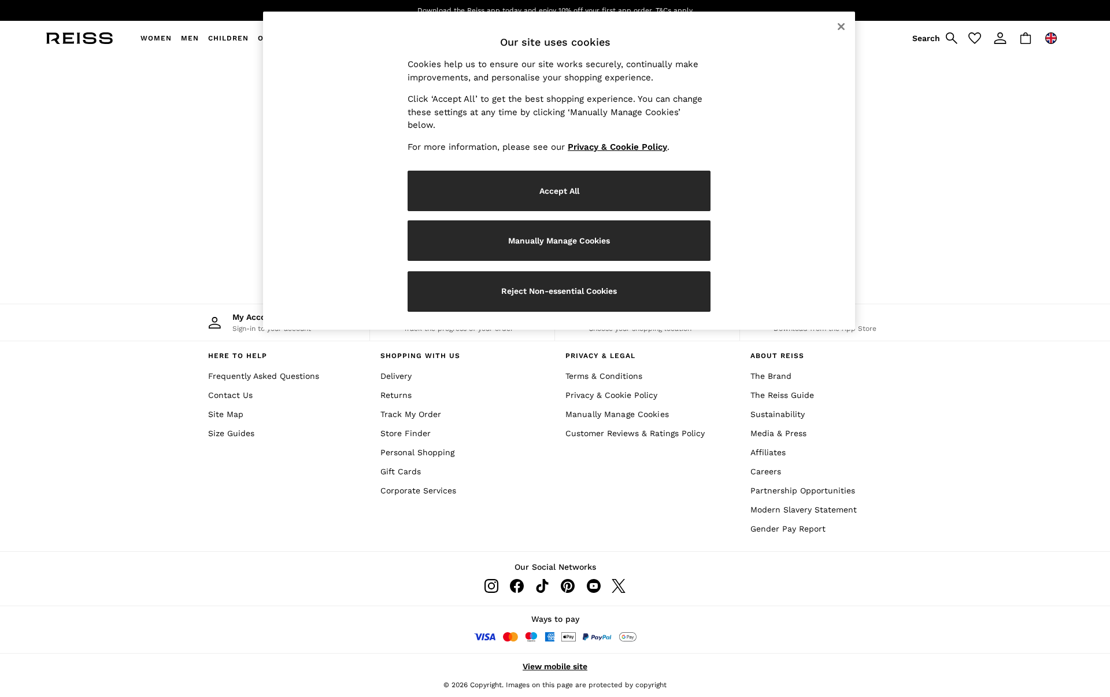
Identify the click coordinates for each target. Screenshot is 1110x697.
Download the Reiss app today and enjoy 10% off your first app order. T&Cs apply (555, 10)
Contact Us (230, 395)
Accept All (559, 191)
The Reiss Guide (782, 395)
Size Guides (231, 433)
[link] (933, 38)
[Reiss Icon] (79, 38)
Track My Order (410, 414)
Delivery (396, 376)
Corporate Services (418, 490)
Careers (765, 471)
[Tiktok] (542, 586)
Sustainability (777, 414)
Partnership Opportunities (802, 490)
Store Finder (405, 433)
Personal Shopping (417, 452)
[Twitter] (618, 586)
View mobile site (555, 666)
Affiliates (768, 452)
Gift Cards (400, 471)
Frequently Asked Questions (263, 376)
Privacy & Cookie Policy (611, 395)
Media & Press (778, 433)
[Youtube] (593, 586)
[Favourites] (974, 38)
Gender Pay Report (788, 528)
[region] (559, 171)
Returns (396, 395)
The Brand (770, 376)
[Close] (841, 26)
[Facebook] (517, 586)
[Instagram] (491, 586)
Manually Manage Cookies (617, 414)
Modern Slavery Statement (803, 509)
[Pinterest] (567, 586)
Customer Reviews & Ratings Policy (635, 433)
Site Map (225, 414)
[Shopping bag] (1025, 38)
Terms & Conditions (603, 376)
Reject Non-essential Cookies (559, 291)
